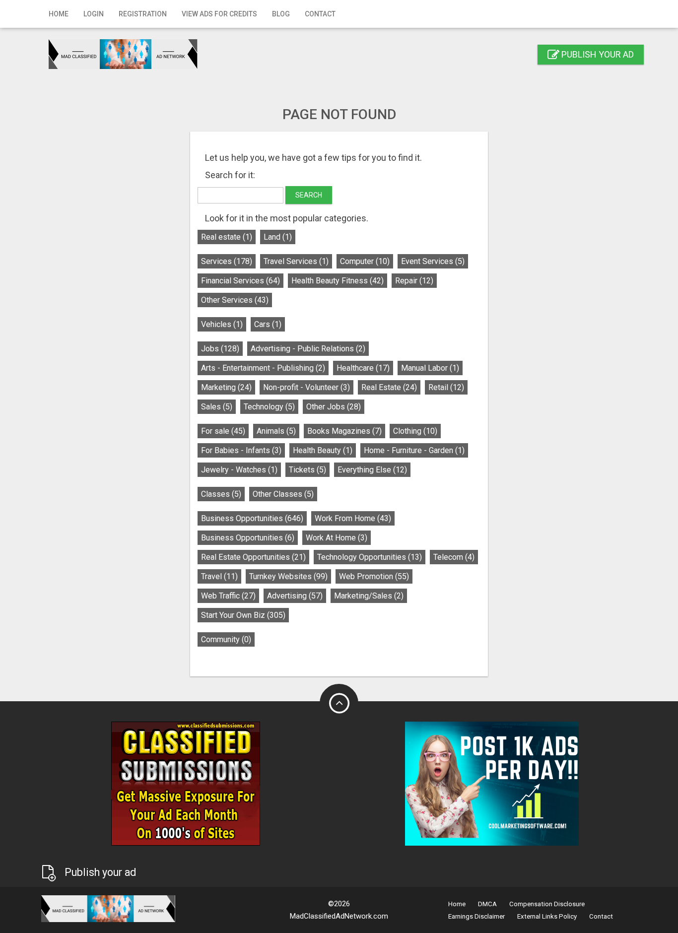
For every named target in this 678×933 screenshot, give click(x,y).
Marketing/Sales (369, 595)
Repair (414, 280)
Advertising (295, 595)
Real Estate (389, 387)
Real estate (226, 237)
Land (278, 237)
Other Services (235, 300)
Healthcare (363, 368)
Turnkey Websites (288, 576)
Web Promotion (374, 576)
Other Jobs (333, 406)
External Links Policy (547, 916)
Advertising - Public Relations (308, 348)
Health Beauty (322, 450)
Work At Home (336, 537)
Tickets (307, 469)
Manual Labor (430, 368)
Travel (219, 576)
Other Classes (283, 494)
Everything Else (372, 469)
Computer (365, 261)
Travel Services (296, 261)
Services (226, 261)
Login (93, 14)
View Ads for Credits (219, 14)
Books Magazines (344, 431)
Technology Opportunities (369, 557)
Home (58, 14)
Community (226, 639)
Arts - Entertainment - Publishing (263, 368)
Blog (281, 14)
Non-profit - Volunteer (306, 387)
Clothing (415, 431)
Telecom (454, 557)
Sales (216, 406)
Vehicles (222, 324)
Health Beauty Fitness (337, 280)
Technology (269, 406)
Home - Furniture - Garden (414, 450)
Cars (267, 324)
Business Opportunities (252, 518)
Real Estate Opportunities (253, 557)
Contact (320, 14)
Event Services (433, 261)
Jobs (220, 348)
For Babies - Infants (241, 450)
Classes (221, 494)
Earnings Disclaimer (476, 916)
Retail (446, 387)
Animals (276, 431)
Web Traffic (228, 595)
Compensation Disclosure (547, 904)
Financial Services (240, 280)
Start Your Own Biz (243, 615)
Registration (143, 14)
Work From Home (353, 518)
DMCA (487, 904)
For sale (223, 431)
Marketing (226, 387)
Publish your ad (596, 54)
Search (308, 195)
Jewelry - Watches (239, 469)
